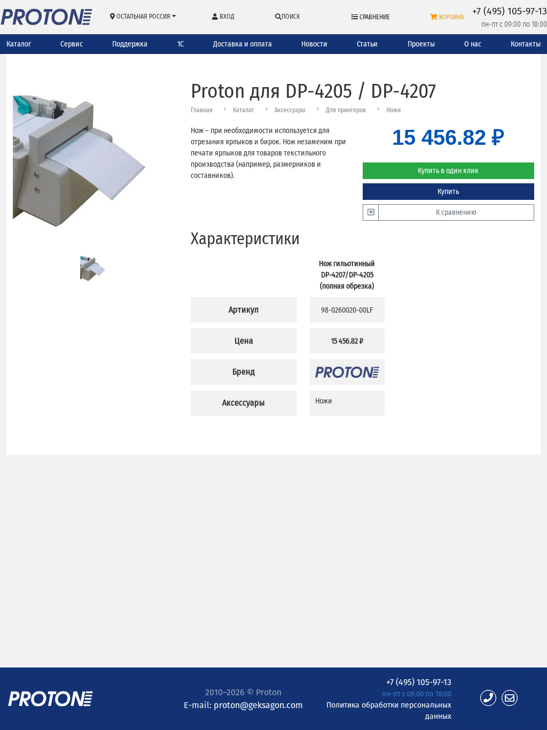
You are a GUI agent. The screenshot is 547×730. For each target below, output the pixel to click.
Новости (314, 44)
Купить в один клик (448, 170)
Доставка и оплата (242, 44)
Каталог (18, 44)
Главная (202, 110)
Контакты (526, 44)
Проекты (421, 44)
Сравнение (374, 17)
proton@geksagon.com (258, 705)
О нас (472, 44)
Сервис (71, 44)
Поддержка (129, 44)
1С (180, 44)
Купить (448, 191)
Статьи (367, 44)
